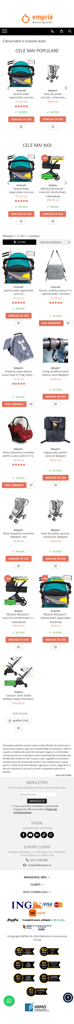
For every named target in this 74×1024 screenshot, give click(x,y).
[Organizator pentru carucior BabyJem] (55, 429)
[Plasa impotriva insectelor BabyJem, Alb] (18, 510)
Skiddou (52, 185)
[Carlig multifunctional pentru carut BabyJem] (55, 348)
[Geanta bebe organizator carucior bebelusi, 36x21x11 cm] (21, 73)
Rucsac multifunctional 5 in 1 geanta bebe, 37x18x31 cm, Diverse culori (55, 292)
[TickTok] (44, 835)
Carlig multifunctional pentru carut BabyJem (55, 373)
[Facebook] (23, 835)
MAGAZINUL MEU (35, 877)
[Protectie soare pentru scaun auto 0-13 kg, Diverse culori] (18, 348)
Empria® (21, 90)
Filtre (21, 242)
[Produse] (5, 32)
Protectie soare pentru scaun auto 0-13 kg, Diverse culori (18, 373)
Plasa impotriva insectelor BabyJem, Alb (18, 535)
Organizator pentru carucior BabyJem (55, 454)
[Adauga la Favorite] (21, 127)
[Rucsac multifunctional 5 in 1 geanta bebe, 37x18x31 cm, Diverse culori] (55, 267)
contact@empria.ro (39, 865)
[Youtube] (30, 835)
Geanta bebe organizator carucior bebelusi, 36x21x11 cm (21, 95)
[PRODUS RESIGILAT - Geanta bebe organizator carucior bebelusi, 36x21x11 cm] (55, 591)
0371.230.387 (39, 860)
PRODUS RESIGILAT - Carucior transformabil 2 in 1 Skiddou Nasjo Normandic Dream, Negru (53, 190)
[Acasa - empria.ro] (37, 19)
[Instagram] (51, 835)
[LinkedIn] (37, 835)
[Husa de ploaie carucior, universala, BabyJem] (53, 73)
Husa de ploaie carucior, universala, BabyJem (53, 95)
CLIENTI (35, 884)
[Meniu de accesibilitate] (68, 998)
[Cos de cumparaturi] (61, 31)
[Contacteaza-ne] (52, 31)
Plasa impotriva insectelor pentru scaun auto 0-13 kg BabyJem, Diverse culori (18, 454)
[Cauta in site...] (70, 31)
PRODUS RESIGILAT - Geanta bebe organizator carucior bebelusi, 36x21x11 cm (56, 616)
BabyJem (52, 90)
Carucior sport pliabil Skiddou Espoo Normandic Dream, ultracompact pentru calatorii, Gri (18, 697)
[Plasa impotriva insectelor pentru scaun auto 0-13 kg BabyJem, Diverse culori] (18, 429)
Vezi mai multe (63, 775)
